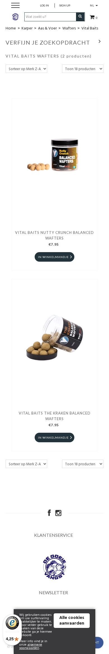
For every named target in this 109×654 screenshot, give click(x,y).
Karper (27, 28)
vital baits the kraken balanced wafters (55, 416)
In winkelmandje (53, 257)
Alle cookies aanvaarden (71, 620)
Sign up (64, 5)
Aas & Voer (47, 28)
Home (11, 28)
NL (92, 5)
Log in (44, 5)
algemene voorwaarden (30, 646)
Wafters (69, 28)
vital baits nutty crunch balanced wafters (54, 235)
